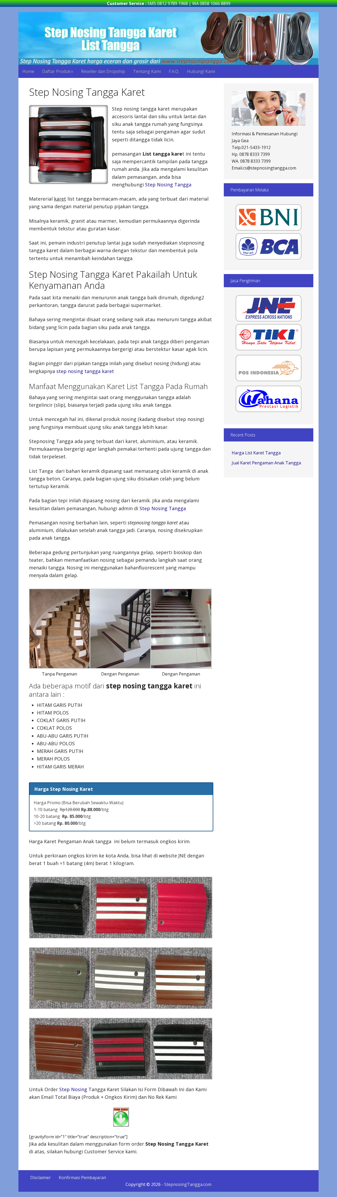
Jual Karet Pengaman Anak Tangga (266, 463)
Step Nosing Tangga (168, 184)
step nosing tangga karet (85, 371)
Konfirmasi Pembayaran (82, 1177)
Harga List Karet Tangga (256, 453)
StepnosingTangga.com (168, 38)
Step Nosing (73, 1089)
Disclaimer (40, 1177)
